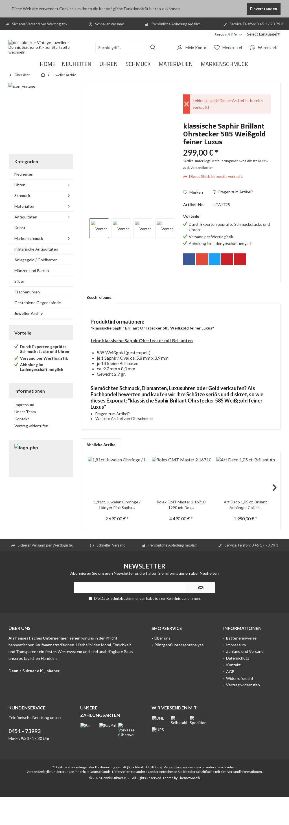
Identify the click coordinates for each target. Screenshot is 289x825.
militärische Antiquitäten (36, 249)
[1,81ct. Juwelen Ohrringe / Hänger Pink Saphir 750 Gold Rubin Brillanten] (117, 476)
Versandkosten (175, 767)
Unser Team (25, 411)
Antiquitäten (25, 216)
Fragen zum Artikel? (235, 191)
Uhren (19, 184)
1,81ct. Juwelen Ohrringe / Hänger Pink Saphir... (117, 504)
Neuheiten (23, 174)
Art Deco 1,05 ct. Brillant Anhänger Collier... (245, 504)
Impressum (24, 404)
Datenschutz (237, 658)
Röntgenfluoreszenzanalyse (179, 644)
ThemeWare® (189, 778)
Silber (19, 281)
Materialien (24, 206)
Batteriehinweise (241, 638)
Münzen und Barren (31, 270)
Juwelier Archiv (28, 313)
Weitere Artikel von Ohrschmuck (124, 418)
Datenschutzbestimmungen (122, 598)
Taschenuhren (27, 291)
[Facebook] (189, 259)
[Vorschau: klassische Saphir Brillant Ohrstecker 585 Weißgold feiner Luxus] (99, 228)
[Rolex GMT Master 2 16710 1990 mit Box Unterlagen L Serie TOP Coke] (181, 476)
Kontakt (21, 418)
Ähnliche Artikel (101, 444)
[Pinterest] (227, 259)
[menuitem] (228, 34)
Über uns (162, 638)
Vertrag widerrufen (31, 425)
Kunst (19, 227)
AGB (230, 671)
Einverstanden (263, 8)
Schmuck (22, 195)
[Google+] (202, 259)
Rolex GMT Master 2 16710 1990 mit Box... (181, 504)
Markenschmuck (28, 238)
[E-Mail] (240, 259)
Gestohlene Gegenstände (37, 302)
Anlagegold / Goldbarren (36, 259)
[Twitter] (214, 259)
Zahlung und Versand (245, 651)
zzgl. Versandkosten (198, 167)
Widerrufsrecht (239, 678)
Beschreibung (98, 297)
